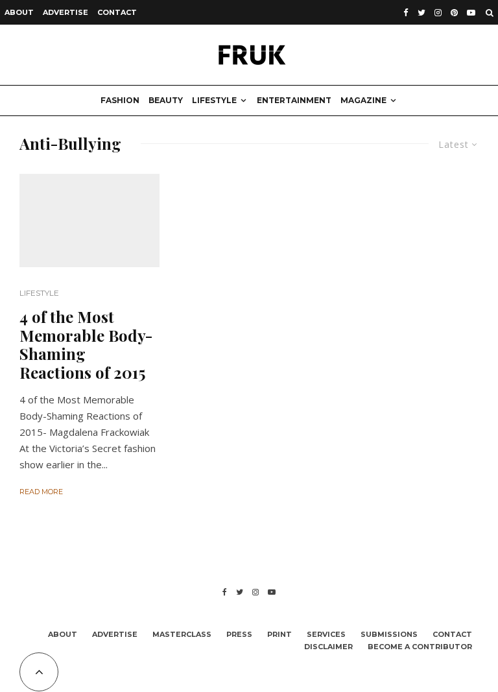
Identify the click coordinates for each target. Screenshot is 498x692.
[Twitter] (421, 12)
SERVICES (326, 634)
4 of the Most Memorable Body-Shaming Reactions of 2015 (85, 344)
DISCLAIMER (328, 646)
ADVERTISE (65, 12)
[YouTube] (471, 12)
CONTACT (117, 12)
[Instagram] (438, 12)
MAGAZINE (363, 100)
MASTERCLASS (181, 634)
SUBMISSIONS (389, 634)
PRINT (279, 634)
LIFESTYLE (214, 100)
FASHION (120, 100)
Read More (41, 491)
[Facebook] (406, 12)
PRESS (239, 634)
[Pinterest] (454, 12)
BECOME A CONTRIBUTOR (420, 646)
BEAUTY (165, 100)
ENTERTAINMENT (294, 100)
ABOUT (19, 12)
